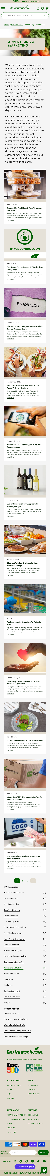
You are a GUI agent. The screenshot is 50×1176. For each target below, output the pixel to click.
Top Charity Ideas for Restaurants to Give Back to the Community (23, 682)
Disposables (8, 980)
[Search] (45, 16)
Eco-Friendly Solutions (13, 933)
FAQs (9, 1094)
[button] (3, 8)
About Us (11, 1128)
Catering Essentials (11, 904)
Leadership (11, 1132)
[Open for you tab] (44, 1170)
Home (6, 25)
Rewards (10, 1098)
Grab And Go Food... (12, 1014)
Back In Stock (34, 1094)
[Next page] (33, 880)
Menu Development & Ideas (15, 956)
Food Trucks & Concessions (15, 927)
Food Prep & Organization (14, 939)
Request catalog (35, 1124)
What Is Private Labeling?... (14, 1025)
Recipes (7, 1003)
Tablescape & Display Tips (14, 962)
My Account (33, 1085)
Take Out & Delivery (12, 910)
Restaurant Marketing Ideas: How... (17, 1031)
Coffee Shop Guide (11, 922)
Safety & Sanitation (12, 997)
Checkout (32, 1089)
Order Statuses (14, 1085)
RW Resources (17, 25)
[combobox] (25, 15)
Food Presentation (11, 945)
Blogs (9, 1124)
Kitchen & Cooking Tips (13, 951)
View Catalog (34, 1119)
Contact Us (33, 1115)
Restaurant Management (14, 893)
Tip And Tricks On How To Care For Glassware (25, 740)
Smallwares (8, 985)
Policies (10, 1089)
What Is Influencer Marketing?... (16, 1037)
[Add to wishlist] (42, 8)
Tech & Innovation (11, 974)
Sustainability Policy (16, 1115)
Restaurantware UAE (16, 1119)
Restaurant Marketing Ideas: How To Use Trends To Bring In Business (23, 386)
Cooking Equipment (12, 991)
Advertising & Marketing (13, 968)
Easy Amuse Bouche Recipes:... (16, 1019)
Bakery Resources (11, 916)
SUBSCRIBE (43, 1152)
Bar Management (11, 898)
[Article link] (25, 197)
